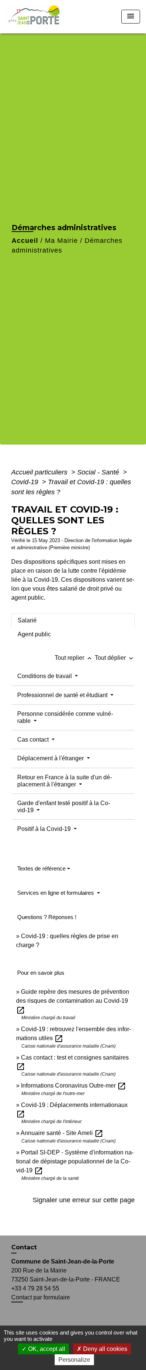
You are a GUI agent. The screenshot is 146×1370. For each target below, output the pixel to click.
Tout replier (74, 658)
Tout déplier (115, 658)
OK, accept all (46, 1349)
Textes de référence (41, 868)
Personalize (74, 1360)
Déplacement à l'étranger (51, 758)
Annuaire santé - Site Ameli (62, 1133)
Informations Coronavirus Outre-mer (73, 1085)
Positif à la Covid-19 (44, 829)
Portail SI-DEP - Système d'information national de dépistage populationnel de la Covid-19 (75, 1161)
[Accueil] (36, 17)
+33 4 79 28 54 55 (35, 1288)
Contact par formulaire (40, 1297)
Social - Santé (99, 472)
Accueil (25, 240)
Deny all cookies (104, 1349)
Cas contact (33, 739)
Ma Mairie (61, 240)
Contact (24, 1247)
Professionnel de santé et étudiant (63, 695)
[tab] (73, 620)
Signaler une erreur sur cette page (84, 1200)
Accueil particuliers (40, 472)
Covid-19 (25, 482)
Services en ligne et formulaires (56, 893)
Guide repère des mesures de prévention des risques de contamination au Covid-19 (72, 1001)
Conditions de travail (45, 676)
